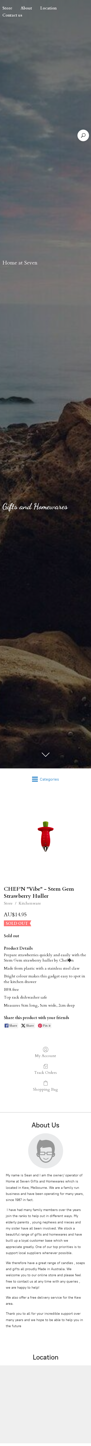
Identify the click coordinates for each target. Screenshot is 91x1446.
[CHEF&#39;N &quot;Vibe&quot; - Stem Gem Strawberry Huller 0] (45, 836)
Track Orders (45, 1072)
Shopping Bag (45, 1089)
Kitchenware (30, 903)
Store (8, 903)
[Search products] (83, 135)
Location (48, 8)
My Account (45, 1055)
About (26, 8)
